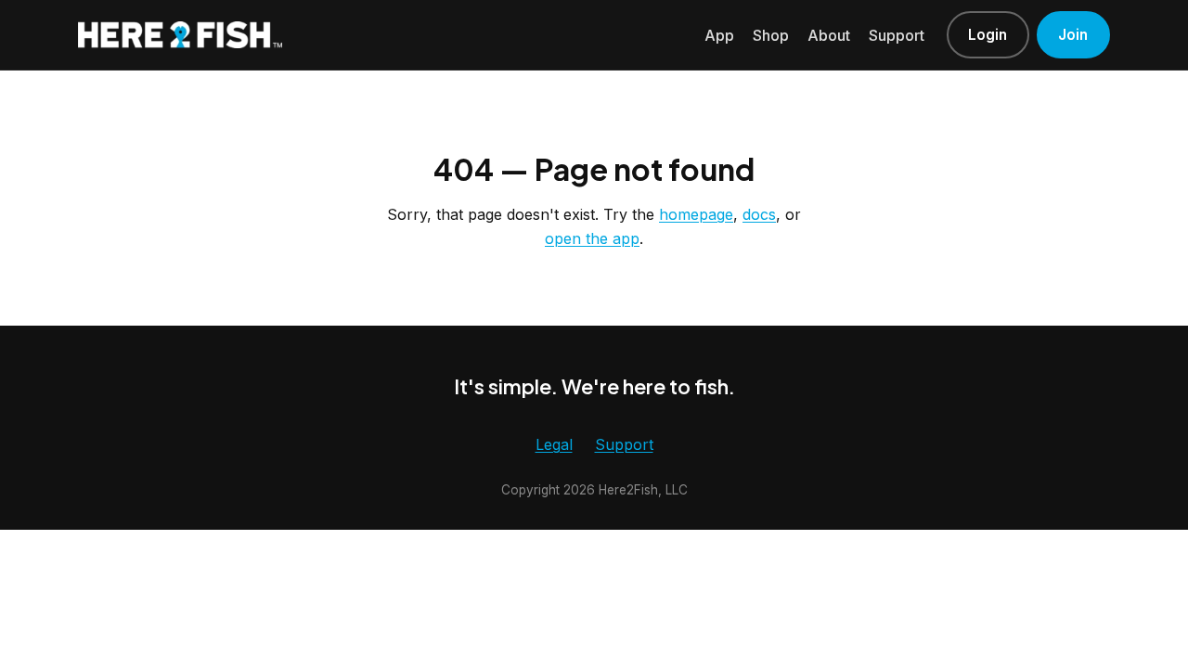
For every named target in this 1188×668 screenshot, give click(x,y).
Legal (554, 444)
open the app (592, 238)
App (719, 35)
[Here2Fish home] (180, 34)
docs (759, 214)
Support (896, 35)
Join (1073, 35)
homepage (696, 214)
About (828, 35)
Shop (771, 35)
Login (987, 35)
